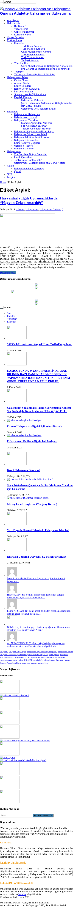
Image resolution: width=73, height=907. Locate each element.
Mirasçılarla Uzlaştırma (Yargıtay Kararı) (32, 504)
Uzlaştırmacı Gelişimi (50, 209)
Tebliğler (19, 71)
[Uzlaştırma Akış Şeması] (23, 760)
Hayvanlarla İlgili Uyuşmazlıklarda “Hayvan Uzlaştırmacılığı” (29, 200)
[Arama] (1, 2)
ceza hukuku (32, 663)
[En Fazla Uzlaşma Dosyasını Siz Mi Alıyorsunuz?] (17, 550)
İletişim (11, 177)
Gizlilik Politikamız (24, 31)
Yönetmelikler (21, 63)
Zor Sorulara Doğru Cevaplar (30, 154)
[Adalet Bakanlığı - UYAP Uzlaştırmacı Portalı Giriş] (36, 285)
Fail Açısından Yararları (34, 125)
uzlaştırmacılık (6, 660)
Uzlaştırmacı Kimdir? (25, 117)
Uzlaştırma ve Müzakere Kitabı (38, 108)
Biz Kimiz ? (20, 26)
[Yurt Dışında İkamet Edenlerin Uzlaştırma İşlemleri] (17, 524)
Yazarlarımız (21, 28)
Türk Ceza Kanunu (31, 46)
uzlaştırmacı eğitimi (35, 652)
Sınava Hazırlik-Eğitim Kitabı (30, 94)
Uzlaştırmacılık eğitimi (37, 657)
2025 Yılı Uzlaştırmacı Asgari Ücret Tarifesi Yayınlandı (39, 344)
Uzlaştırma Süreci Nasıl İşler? (30, 134)
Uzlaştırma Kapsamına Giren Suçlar (34, 131)
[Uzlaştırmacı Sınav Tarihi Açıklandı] (9, 774)
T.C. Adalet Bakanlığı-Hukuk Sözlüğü (34, 74)
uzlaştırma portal (50, 652)
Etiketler (11, 321)
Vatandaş (12, 111)
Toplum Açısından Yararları (36, 128)
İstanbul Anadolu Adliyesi (10, 663)
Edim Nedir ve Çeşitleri (27, 142)
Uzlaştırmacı (14, 151)
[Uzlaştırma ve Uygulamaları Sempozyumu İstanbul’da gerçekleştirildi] (7, 757)
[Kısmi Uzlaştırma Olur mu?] (17, 464)
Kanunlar (19, 43)
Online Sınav (21, 80)
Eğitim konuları (22, 85)
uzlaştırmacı (14, 652)
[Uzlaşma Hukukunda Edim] (25, 740)
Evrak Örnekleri (23, 157)
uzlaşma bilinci (21, 657)
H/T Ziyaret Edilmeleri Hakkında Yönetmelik (45, 68)
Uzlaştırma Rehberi (32, 100)
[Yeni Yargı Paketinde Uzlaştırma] (9, 709)
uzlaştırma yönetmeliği (9, 655)
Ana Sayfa (13, 20)
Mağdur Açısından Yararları (36, 122)
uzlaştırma (4, 652)
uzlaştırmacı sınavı (65, 652)
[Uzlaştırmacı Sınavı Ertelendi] (9, 723)
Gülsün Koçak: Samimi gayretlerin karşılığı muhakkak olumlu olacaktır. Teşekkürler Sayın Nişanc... (38, 628)
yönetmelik (10, 657)
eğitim (45, 663)
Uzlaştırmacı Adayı (17, 77)
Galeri (10, 165)
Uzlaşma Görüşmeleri (26, 140)
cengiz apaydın (53, 657)
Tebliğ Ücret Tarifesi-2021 (28, 159)
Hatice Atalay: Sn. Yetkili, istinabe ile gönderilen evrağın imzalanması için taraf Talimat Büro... (35, 596)
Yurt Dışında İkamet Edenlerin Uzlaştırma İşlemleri (38, 530)
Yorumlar (12, 319)
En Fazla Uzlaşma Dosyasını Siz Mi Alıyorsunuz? (36, 556)
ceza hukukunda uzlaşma (43, 660)
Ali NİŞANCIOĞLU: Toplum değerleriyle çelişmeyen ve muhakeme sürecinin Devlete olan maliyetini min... (35, 645)
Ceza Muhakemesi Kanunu (36, 51)
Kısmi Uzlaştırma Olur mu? (23, 470)
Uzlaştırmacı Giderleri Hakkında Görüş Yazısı (39, 162)
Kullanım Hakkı (22, 34)
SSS (9, 174)
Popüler (11, 316)
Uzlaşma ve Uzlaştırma (27, 114)
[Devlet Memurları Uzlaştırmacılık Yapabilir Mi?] (14, 695)
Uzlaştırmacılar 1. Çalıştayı (29, 168)
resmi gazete (54, 655)
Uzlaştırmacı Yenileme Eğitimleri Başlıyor (32, 441)
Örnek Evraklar (15, 37)
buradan (22, 894)
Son (9, 313)
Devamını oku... (8, 272)
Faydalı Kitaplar (23, 97)
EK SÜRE (28, 660)
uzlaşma (22, 652)
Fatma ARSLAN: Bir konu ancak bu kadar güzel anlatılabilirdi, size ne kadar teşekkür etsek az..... (39, 612)
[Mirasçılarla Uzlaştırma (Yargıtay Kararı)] (28, 498)
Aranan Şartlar (22, 83)
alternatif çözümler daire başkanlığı (33, 655)
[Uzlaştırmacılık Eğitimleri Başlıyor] (9, 754)
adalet (62, 657)
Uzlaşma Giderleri (24, 148)
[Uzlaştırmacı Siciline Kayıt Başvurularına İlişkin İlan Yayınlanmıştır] (9, 802)
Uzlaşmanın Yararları (26, 120)
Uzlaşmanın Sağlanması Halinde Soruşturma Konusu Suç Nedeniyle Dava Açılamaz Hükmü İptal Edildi (39, 409)
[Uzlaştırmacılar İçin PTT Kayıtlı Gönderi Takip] (36, 288)
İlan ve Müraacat (23, 91)
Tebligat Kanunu (30, 60)
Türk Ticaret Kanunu (32, 57)
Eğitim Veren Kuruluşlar (27, 88)
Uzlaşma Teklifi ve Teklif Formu (31, 137)
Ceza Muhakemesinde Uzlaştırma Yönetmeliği (47, 65)
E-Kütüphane (14, 40)
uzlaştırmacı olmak (62, 660)
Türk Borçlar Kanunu (32, 54)
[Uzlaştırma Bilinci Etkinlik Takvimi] (36, 304)
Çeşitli (17, 171)
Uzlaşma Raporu (24, 145)
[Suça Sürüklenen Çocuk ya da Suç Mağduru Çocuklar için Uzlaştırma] (30, 479)
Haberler (20, 209)
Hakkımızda (13, 23)
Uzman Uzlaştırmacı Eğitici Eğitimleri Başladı (34, 426)
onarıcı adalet (18, 660)
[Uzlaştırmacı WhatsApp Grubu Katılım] (36, 301)
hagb (40, 663)
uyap (24, 663)
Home (3, 182)
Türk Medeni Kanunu (33, 48)
